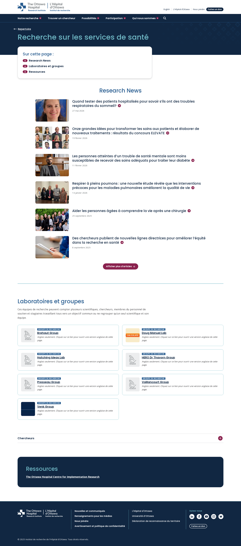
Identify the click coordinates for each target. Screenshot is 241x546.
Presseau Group (48, 382)
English (166, 9)
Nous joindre (199, 9)
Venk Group (45, 407)
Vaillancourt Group (155, 382)
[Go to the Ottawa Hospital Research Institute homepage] (44, 7)
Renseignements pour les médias (93, 516)
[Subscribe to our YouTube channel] (206, 516)
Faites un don (215, 9)
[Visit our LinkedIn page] (191, 516)
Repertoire (24, 29)
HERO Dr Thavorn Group (158, 357)
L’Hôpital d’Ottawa (181, 9)
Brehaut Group (47, 333)
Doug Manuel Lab (154, 333)
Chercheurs (26, 438)
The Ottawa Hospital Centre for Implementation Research (62, 476)
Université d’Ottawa (143, 516)
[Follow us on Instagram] (213, 516)
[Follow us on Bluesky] (220, 516)
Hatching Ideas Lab (51, 357)
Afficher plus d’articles (119, 266)
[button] (29, 18)
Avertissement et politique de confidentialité (100, 526)
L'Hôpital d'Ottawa (142, 511)
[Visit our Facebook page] (199, 516)
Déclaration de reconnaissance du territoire (156, 521)
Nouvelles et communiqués (90, 511)
